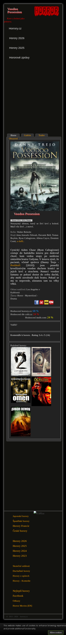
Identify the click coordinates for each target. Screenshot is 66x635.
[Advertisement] (33, 97)
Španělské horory (21, 521)
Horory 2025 (20, 545)
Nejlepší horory (21, 590)
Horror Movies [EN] (22, 605)
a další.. (20, 241)
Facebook (18, 595)
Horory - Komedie (21, 580)
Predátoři (15, 265)
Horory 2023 (20, 555)
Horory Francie (21, 525)
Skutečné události (21, 566)
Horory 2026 (20, 541)
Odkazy (16, 600)
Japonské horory (21, 516)
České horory (20, 530)
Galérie (27, 135)
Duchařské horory (21, 571)
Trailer (42, 135)
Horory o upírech (21, 576)
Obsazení (13, 138)
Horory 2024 (20, 550)
